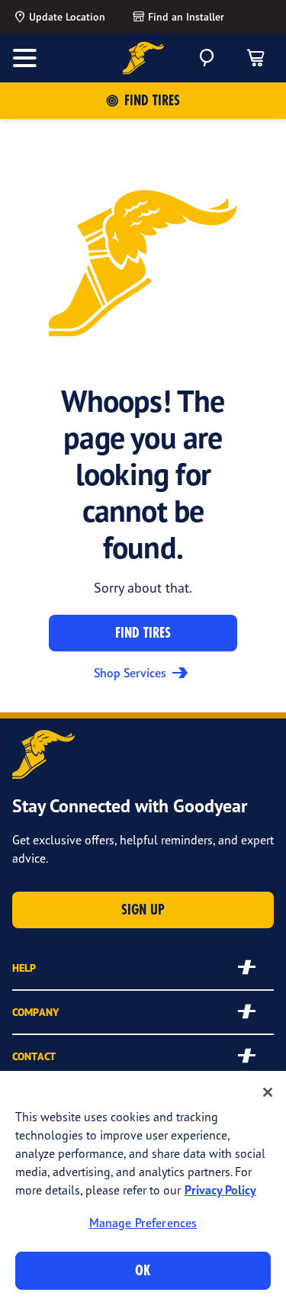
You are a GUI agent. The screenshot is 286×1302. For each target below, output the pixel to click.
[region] (143, 1186)
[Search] (206, 58)
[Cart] (255, 58)
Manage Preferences (143, 1222)
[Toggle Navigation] (24, 58)
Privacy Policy (220, 1190)
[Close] (267, 1092)
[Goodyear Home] (143, 58)
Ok (142, 1270)
